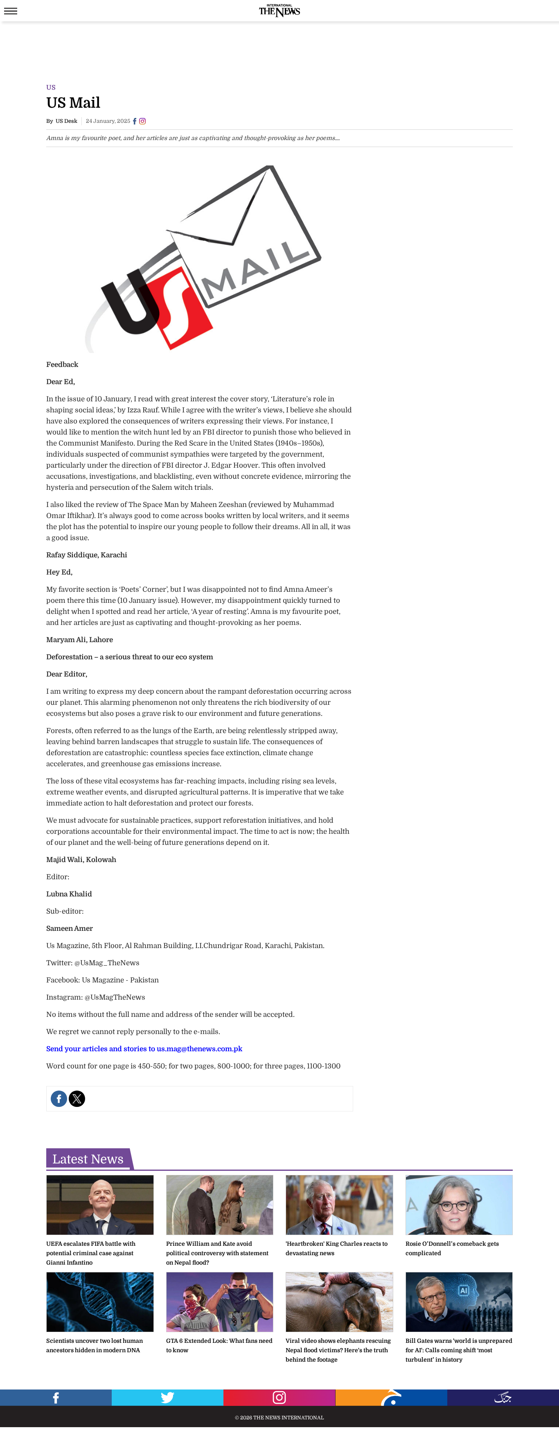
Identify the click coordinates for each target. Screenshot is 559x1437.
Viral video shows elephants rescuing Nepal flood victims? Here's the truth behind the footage (338, 1350)
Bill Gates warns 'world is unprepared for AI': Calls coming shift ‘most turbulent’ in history (459, 1350)
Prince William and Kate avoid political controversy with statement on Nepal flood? (217, 1253)
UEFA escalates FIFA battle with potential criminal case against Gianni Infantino (90, 1253)
